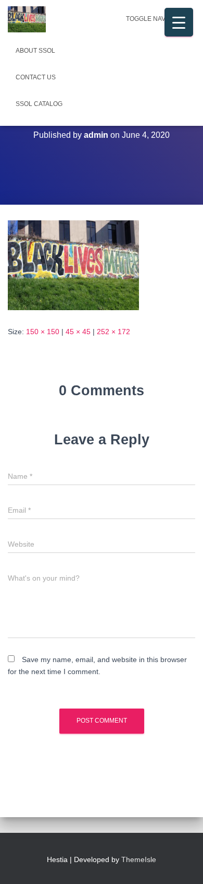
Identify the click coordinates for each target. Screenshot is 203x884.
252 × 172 (113, 331)
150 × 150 (42, 331)
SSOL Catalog (39, 104)
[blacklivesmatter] (73, 265)
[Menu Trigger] (178, 22)
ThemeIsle (138, 859)
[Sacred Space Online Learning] (31, 19)
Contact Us (36, 77)
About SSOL (35, 50)
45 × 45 (78, 331)
